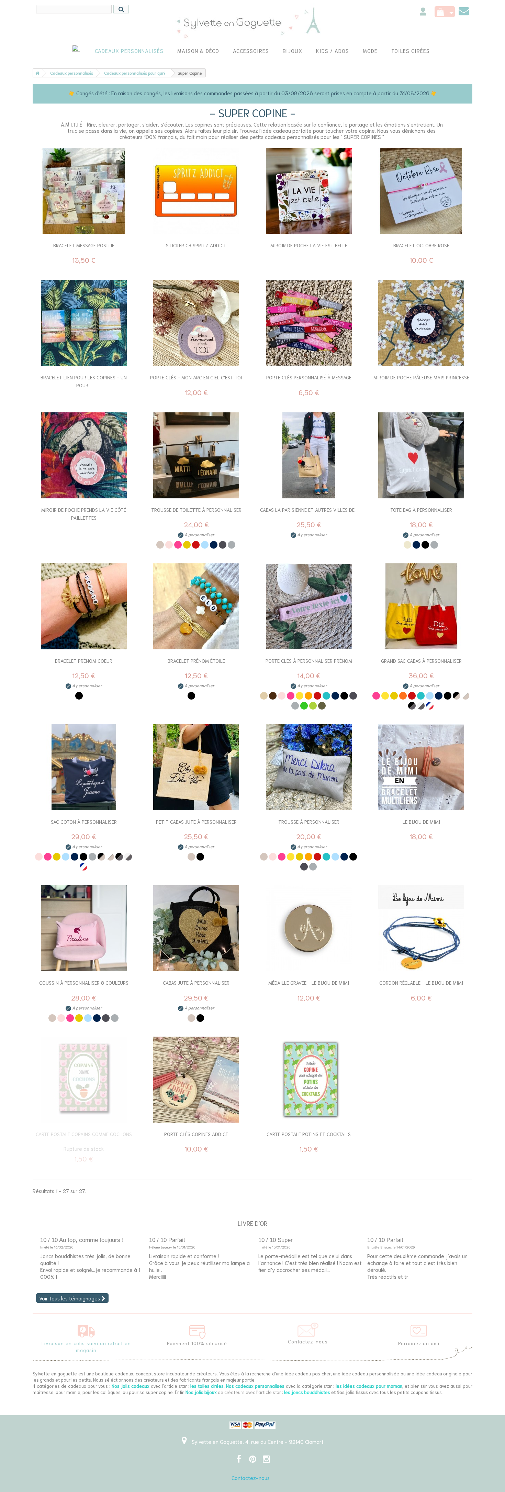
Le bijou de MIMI (421, 822)
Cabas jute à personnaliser (196, 983)
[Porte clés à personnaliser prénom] (309, 606)
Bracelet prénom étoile (196, 661)
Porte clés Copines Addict (196, 1134)
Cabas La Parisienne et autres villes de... (309, 510)
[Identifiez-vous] (423, 13)
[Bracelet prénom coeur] (84, 606)
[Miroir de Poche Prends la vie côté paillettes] (84, 455)
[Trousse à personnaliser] (309, 767)
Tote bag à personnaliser (421, 510)
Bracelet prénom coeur (83, 661)
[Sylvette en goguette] (252, 22)
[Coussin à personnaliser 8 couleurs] (84, 928)
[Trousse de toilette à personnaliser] (196, 455)
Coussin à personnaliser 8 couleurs (83, 983)
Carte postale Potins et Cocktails (309, 1134)
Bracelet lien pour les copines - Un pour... (84, 381)
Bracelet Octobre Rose (421, 245)
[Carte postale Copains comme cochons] (84, 1080)
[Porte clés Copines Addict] (196, 1080)
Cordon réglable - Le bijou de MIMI (421, 983)
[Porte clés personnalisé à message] (309, 323)
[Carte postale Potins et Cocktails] (309, 1080)
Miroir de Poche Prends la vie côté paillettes (83, 514)
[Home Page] (36, 73)
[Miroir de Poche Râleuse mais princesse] (421, 323)
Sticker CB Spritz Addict (196, 245)
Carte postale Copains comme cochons (84, 1134)
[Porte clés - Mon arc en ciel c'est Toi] (196, 323)
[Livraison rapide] (86, 1329)
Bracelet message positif (83, 245)
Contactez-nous (251, 1477)
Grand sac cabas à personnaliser (421, 661)
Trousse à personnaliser (308, 822)
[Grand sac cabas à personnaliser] (421, 606)
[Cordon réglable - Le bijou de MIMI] (421, 928)
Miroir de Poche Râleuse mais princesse (421, 377)
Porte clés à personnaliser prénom (309, 661)
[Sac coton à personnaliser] (84, 767)
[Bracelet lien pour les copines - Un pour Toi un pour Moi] (84, 323)
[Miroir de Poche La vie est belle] (309, 191)
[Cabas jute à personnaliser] (196, 928)
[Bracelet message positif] (84, 191)
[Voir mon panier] (445, 11)
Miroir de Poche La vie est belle (308, 245)
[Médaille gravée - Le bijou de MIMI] (309, 928)
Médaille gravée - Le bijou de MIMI (308, 983)
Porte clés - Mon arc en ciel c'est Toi (196, 377)
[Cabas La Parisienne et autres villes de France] (309, 455)
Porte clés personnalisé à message (308, 377)
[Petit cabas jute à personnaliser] (196, 767)
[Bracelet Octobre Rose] (421, 191)
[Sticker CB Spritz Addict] (196, 191)
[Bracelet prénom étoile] (196, 606)
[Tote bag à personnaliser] (421, 455)
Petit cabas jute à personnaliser (196, 822)
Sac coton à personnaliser (84, 822)
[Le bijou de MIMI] (421, 767)
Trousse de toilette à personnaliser (196, 510)
